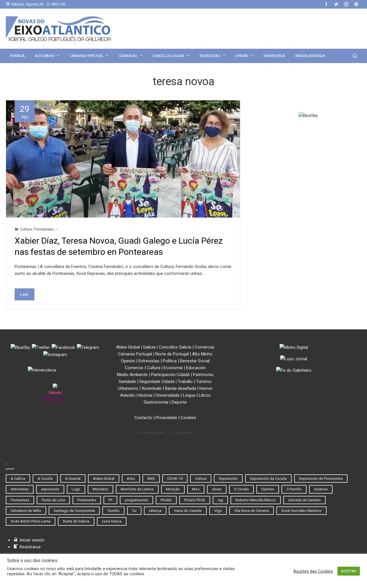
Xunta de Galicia (76, 521)
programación (136, 500)
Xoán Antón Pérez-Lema (30, 521)
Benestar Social (195, 360)
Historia (145, 395)
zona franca (112, 521)
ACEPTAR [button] (348, 571)
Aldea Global (128, 347)
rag (220, 500)
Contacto (143, 417)
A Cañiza (18, 478)
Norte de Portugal (172, 354)
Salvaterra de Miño (26, 510)
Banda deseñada (310, 56)
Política (170, 360)
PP (110, 500)
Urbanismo (128, 388)
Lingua (189, 395)
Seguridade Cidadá (156, 381)
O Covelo (241, 489)
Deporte (179, 402)
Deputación (228, 478)
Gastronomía (156, 402)
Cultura (26, 229)
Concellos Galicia (168, 56)
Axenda (127, 395)
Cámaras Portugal (86, 56)
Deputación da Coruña (268, 478)
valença (155, 510)
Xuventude (151, 388)
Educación (196, 367)
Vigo (218, 510)
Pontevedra (86, 500)
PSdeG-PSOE (194, 500)
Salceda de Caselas (304, 500)
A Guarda (73, 478)
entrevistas (20, 489)
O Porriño (294, 489)
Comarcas (128, 56)
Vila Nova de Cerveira (251, 510)
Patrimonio (203, 374)
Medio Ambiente (132, 374)
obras (217, 489)
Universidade (167, 395)
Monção (173, 489)
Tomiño (113, 510)
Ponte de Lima (53, 500)
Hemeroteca (274, 56)
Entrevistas (210, 56)
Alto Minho (44, 56)
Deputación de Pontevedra (321, 478)
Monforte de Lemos (137, 489)
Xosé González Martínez (301, 510)
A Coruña (45, 478)
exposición (50, 489)
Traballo (185, 381)
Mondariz (100, 489)
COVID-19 (175, 478)
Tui (134, 510)
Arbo (131, 478)
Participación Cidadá (170, 374)
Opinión (241, 56)
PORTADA (17, 56)
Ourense (321, 489)
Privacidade (166, 417)
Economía (173, 367)
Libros (204, 395)
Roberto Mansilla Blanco (255, 500)
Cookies (188, 417)
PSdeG (166, 500)
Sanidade (127, 381)
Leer (24, 294)
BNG (151, 478)
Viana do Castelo (188, 510)
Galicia (149, 347)
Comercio (134, 367)
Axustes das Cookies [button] (313, 571)
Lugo (76, 489)
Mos (196, 489)
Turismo (204, 381)
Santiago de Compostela (74, 510)
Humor (206, 388)
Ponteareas (43, 229)
